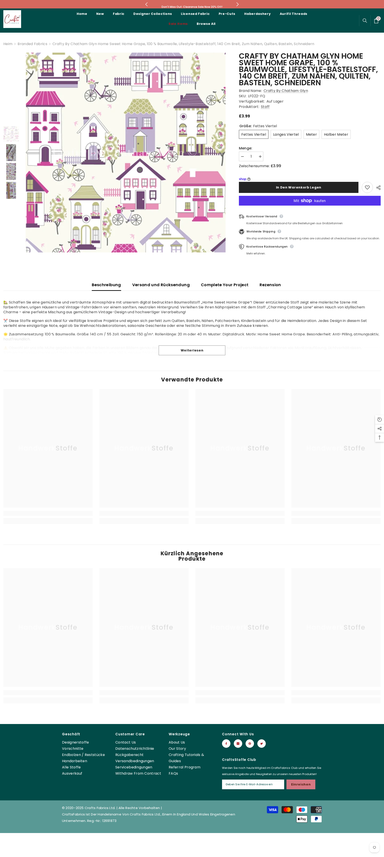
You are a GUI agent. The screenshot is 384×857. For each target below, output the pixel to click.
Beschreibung (106, 285)
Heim (7, 44)
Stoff (265, 106)
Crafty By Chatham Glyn (286, 90)
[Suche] (365, 20)
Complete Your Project (225, 285)
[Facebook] (226, 743)
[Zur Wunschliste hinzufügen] (367, 187)
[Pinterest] (250, 743)
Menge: (245, 148)
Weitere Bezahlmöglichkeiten (310, 208)
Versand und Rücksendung (161, 285)
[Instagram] (238, 743)
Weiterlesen (192, 350)
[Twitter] (261, 743)
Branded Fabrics (32, 43)
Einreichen (301, 784)
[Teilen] (377, 187)
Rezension (270, 285)
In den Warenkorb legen (298, 187)
